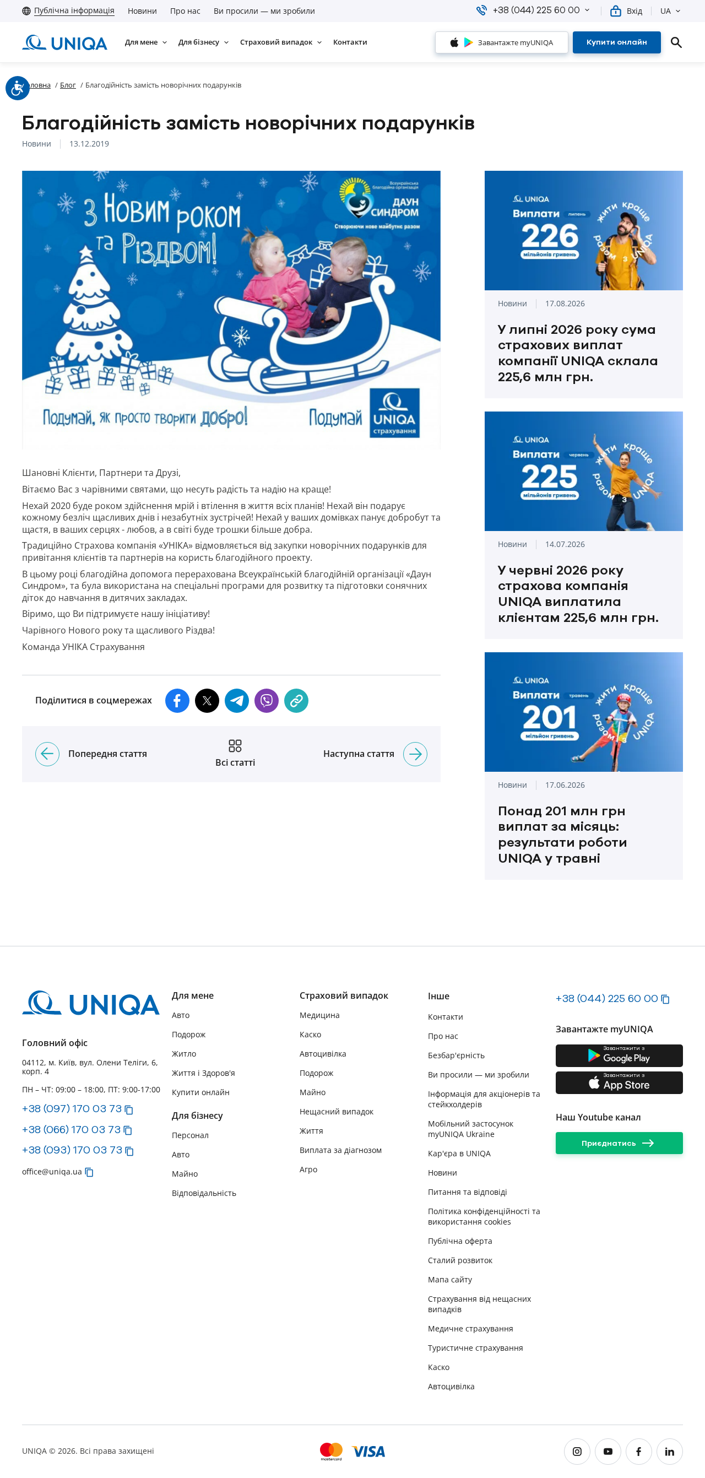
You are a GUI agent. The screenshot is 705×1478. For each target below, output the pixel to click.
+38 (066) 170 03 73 (71, 1129)
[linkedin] (670, 1451)
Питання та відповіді (467, 1192)
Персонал (190, 1135)
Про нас (185, 11)
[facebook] (639, 1451)
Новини (142, 11)
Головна (36, 84)
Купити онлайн (201, 1092)
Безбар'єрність (456, 1055)
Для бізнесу (197, 1116)
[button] (587, 10)
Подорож (188, 1034)
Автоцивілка (323, 1053)
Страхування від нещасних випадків (479, 1303)
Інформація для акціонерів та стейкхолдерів (484, 1099)
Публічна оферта (460, 1241)
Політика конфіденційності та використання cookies (484, 1216)
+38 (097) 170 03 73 (72, 1108)
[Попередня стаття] (47, 754)
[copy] (296, 701)
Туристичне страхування (475, 1347)
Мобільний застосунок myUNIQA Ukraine (470, 1128)
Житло (184, 1053)
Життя (311, 1130)
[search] (676, 42)
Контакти (445, 1016)
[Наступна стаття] (415, 754)
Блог (68, 84)
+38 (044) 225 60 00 (607, 998)
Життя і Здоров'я (203, 1073)
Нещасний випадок (336, 1111)
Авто (180, 1015)
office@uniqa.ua (52, 1171)
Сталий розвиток (460, 1260)
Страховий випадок (344, 995)
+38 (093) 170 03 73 (72, 1149)
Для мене (193, 995)
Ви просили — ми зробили (264, 11)
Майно (185, 1173)
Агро (308, 1169)
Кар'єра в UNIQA (459, 1153)
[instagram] (577, 1451)
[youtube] (608, 1451)
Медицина (320, 1015)
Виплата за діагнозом (341, 1150)
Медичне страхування (470, 1328)
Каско (310, 1034)
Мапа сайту (450, 1279)
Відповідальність (204, 1193)
